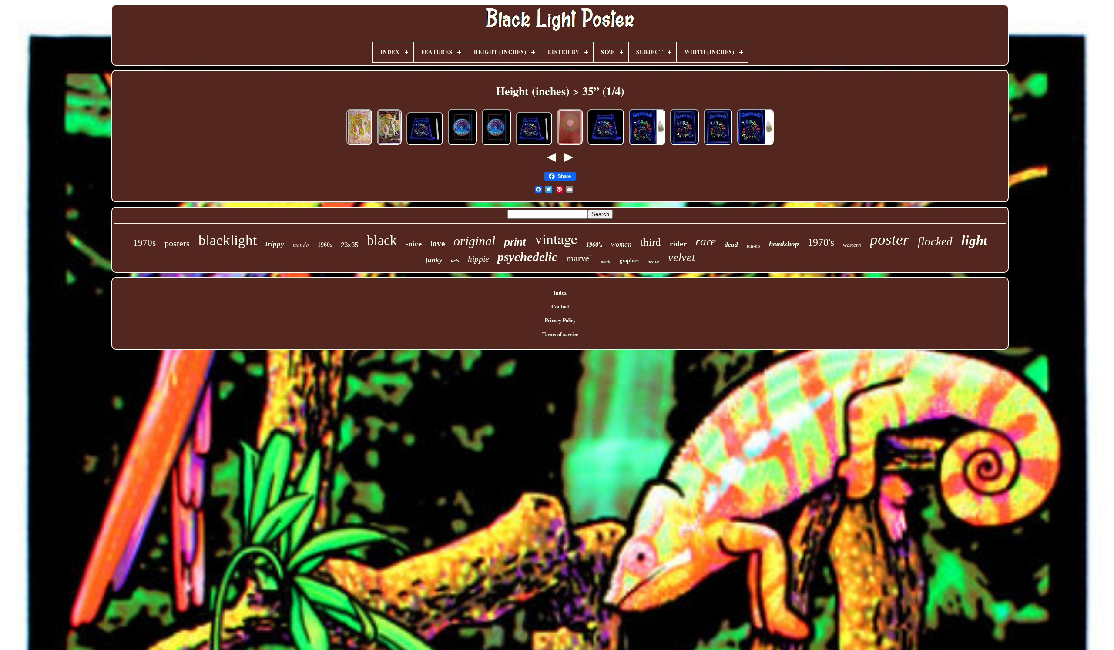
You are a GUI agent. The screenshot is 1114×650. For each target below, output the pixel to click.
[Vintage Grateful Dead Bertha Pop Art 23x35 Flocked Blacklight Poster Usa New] (462, 145)
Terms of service (560, 334)
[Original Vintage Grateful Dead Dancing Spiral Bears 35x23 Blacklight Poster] (684, 145)
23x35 (349, 244)
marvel (579, 257)
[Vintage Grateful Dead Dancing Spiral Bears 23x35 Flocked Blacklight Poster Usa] (606, 145)
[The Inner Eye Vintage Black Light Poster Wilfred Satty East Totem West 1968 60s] (569, 145)
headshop (784, 244)
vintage (556, 238)
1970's (821, 242)
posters (177, 243)
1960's (594, 244)
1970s (144, 243)
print (515, 242)
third (650, 242)
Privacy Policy (560, 320)
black (382, 240)
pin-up (753, 245)
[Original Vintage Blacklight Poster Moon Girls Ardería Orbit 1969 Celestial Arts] (359, 145)
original (474, 241)
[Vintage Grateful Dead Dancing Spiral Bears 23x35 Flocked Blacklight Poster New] (425, 145)
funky (434, 260)
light (974, 240)
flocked (935, 241)
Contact (560, 306)
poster (889, 239)
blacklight (227, 240)
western (852, 244)
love (437, 243)
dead (731, 244)
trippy (274, 244)
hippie (478, 259)
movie (606, 261)
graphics (629, 261)
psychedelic (527, 257)
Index (560, 292)
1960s (325, 244)
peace (653, 261)
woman (621, 244)
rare (705, 241)
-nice (414, 243)
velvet (681, 257)
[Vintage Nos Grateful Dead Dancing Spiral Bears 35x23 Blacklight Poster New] (647, 145)
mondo (301, 244)
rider (678, 243)
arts (455, 261)
